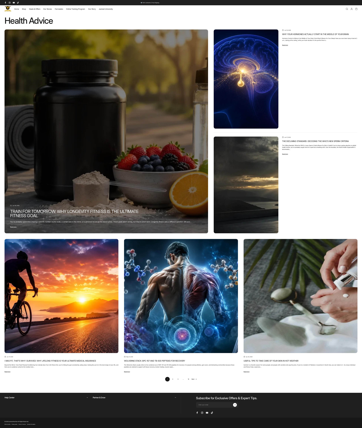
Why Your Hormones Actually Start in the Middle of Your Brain (315, 34)
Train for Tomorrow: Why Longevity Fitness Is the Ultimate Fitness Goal (74, 213)
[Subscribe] (235, 405)
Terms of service (22, 424)
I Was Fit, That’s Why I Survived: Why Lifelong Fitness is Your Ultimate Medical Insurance (50, 361)
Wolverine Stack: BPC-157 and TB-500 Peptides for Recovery (154, 361)
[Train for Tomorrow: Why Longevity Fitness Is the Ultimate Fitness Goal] (106, 131)
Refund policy (7, 424)
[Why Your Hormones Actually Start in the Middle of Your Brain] (246, 79)
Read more (13, 227)
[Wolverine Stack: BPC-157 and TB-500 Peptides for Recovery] (181, 296)
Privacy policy (14, 424)
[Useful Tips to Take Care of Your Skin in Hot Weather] (300, 296)
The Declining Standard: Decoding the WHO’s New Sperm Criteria (315, 141)
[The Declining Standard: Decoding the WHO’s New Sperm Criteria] (246, 185)
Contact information (31, 424)
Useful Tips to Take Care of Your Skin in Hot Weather (271, 361)
